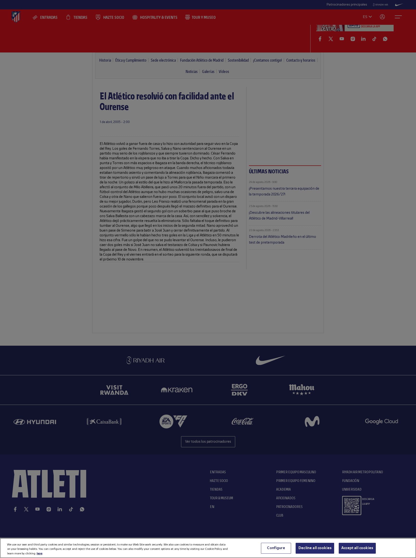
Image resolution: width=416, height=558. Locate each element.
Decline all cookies (315, 548)
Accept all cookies (357, 548)
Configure (276, 548)
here (39, 553)
